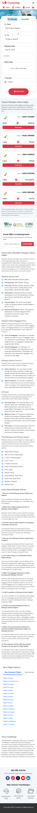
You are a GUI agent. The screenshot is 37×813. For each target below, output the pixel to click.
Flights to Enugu (8, 699)
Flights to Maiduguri (9, 721)
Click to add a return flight (18, 68)
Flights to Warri (8, 718)
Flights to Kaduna (8, 709)
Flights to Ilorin (8, 703)
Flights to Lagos (8, 687)
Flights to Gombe (8, 724)
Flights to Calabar (9, 712)
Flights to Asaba (8, 706)
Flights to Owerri (8, 693)
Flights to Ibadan (8, 684)
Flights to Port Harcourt (10, 681)
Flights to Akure (8, 715)
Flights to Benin (8, 696)
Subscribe (27, 244)
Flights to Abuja (8, 678)
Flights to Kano (8, 690)
